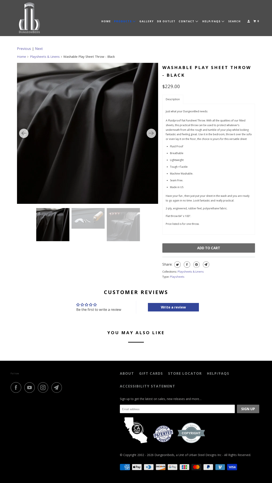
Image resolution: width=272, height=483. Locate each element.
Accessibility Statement (147, 386)
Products (123, 21)
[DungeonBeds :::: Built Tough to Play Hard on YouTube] (30, 387)
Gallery (146, 21)
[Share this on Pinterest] (196, 264)
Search (234, 21)
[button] (172, 99)
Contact (187, 21)
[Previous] (23, 133)
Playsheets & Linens (45, 56)
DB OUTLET (166, 21)
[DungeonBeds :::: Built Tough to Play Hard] (30, 18)
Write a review (173, 307)
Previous (24, 48)
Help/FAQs (218, 373)
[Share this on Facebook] (186, 264)
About (127, 373)
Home (106, 21)
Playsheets (177, 277)
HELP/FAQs (212, 21)
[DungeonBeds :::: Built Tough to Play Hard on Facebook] (17, 387)
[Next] (151, 133)
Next (39, 48)
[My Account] (249, 21)
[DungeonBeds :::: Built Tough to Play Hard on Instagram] (44, 387)
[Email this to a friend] (205, 264)
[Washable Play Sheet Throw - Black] (87, 133)
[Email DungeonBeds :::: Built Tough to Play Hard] (57, 387)
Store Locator (185, 373)
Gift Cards (151, 373)
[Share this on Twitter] (177, 264)
